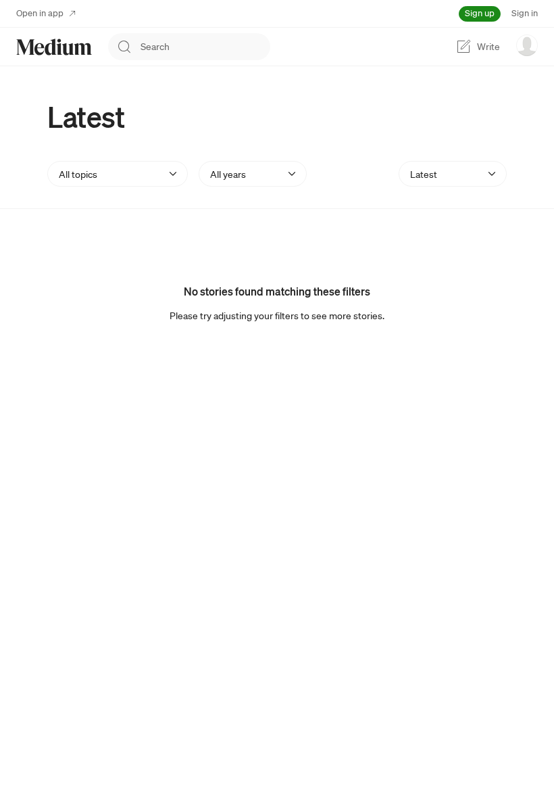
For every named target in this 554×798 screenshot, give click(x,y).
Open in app (40, 13)
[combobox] (205, 46)
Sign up (480, 13)
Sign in (524, 13)
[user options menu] (527, 45)
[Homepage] (54, 47)
